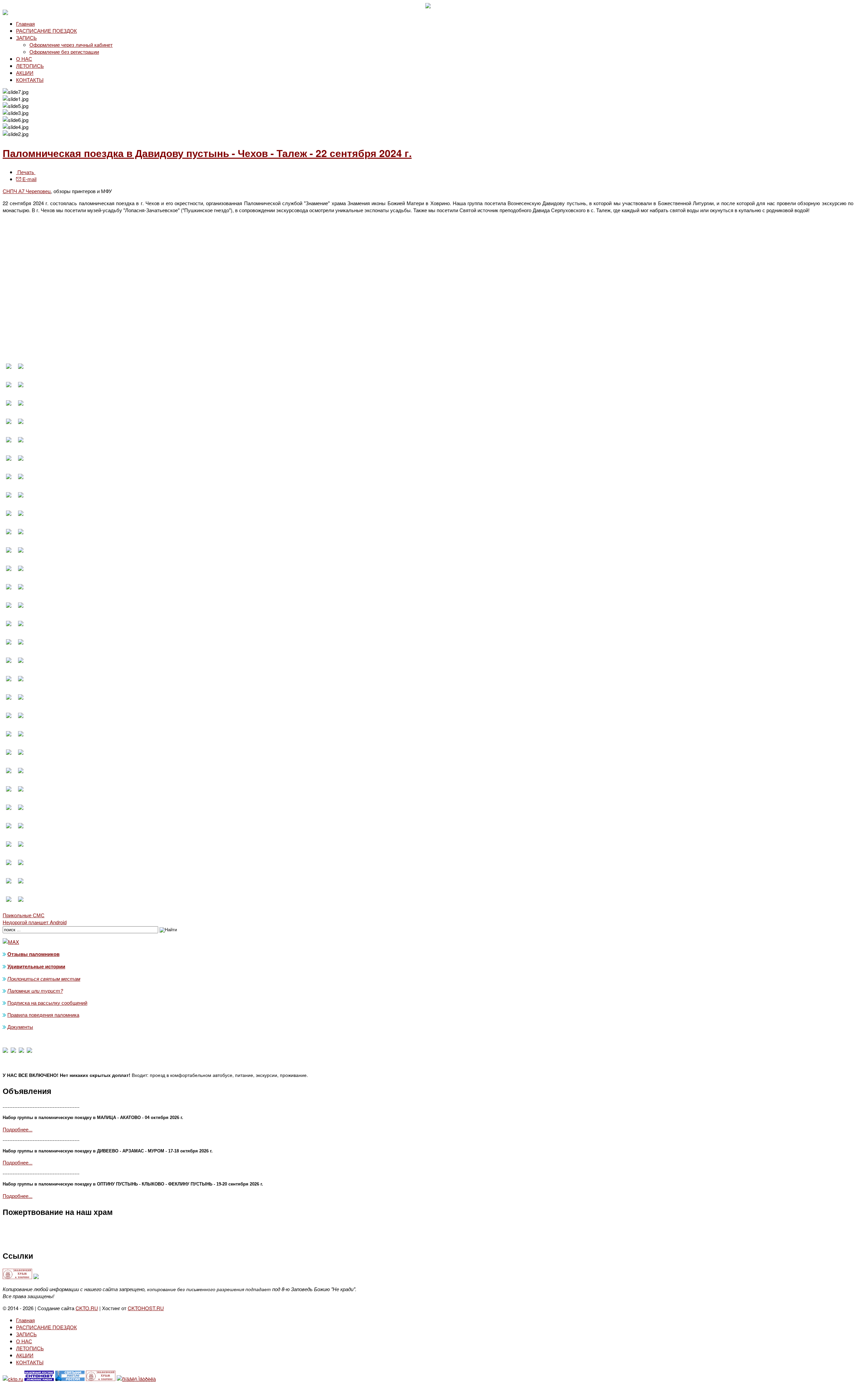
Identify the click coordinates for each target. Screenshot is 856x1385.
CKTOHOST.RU (146, 1307)
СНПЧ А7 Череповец (27, 190)
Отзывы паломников (33, 954)
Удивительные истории (36, 966)
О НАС (24, 58)
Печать (25, 171)
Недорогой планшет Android (35, 922)
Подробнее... (17, 1129)
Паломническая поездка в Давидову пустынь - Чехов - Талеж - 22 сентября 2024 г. (207, 153)
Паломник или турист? (35, 990)
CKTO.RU (87, 1307)
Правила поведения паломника (43, 1014)
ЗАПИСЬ (26, 37)
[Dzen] (13, 1050)
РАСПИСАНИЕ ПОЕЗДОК (46, 30)
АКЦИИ (24, 72)
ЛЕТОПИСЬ (30, 65)
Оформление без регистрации (64, 51)
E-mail (28, 178)
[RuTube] (29, 1050)
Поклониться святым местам (43, 978)
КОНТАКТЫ (29, 79)
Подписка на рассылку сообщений (47, 1002)
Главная (25, 23)
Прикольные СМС (23, 915)
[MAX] (5, 1050)
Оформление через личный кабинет (71, 44)
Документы (20, 1026)
